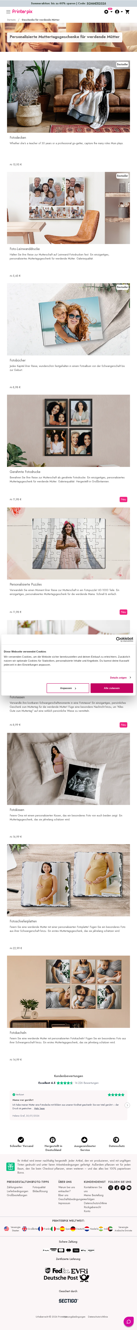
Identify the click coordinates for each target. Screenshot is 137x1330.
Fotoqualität (39, 1187)
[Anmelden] (119, 12)
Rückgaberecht (92, 1207)
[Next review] (127, 1105)
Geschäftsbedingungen (71, 1199)
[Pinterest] (122, 1187)
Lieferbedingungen (17, 1191)
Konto (87, 1211)
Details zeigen (118, 677)
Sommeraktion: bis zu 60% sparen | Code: (68, 3)
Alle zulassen (112, 688)
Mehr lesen (39, 1108)
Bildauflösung (40, 1191)
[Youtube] (129, 1187)
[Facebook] (116, 1187)
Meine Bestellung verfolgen (93, 1197)
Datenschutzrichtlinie (95, 1203)
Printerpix (62, 1316)
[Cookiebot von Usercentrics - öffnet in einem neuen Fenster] (118, 639)
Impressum (64, 1203)
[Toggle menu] (8, 11)
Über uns (63, 1195)
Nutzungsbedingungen (74, 1316)
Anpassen (66, 688)
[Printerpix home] (22, 12)
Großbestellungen (17, 1195)
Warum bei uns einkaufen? (66, 1189)
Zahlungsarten (15, 1187)
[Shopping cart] (127, 12)
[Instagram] (110, 1187)
